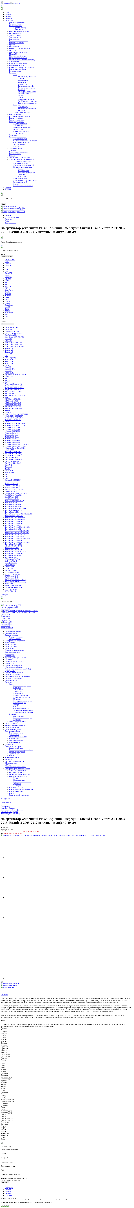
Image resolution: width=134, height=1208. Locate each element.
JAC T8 (7, 380)
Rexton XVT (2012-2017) (14, 489)
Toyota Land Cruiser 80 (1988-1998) (17, 538)
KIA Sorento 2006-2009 (13, 405)
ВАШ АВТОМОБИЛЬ (31, 831)
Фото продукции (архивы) (10, 814)
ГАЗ (6, 316)
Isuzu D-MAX (10, 376)
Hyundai (8, 279)
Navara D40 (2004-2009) (13, 454)
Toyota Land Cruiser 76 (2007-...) (16, 536)
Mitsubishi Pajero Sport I (13, 440)
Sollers (7, 303)
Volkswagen (9, 312)
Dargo (7, 365)
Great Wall (8, 273)
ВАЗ (6, 314)
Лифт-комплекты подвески (27, 103)
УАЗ (6, 318)
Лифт (15, 75)
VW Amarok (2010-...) (12, 559)
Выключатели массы (20, 163)
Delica (7, 422)
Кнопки (20, 169)
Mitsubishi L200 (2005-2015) (15, 425)
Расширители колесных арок (19, 116)
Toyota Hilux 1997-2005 (13, 506)
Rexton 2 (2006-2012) (12, 487)
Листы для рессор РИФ (21, 112)
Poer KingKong (10, 358)
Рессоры (21, 95)
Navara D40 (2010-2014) (13, 455)
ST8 (6, 476)
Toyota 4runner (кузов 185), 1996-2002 (18, 514)
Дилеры (8, 14)
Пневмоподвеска (15, 71)
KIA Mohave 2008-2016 (13, 399)
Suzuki (7, 307)
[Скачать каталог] (2, 597)
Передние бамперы (20, 28)
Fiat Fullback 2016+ (11, 335)
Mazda (7, 292)
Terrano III (8, 467)
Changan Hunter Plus (12, 331)
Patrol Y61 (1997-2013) (13, 463)
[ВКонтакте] (8, 1206)
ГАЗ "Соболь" (10, 565)
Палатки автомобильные (18, 63)
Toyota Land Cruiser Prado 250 (15, 553)
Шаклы (16, 146)
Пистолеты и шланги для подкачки (21, 67)
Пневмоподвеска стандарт (27, 109)
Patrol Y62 (8, 465)
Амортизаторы (23, 80)
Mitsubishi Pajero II (11, 435)
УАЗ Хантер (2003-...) (12, 589)
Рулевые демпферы (16, 118)
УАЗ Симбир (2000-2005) (14, 585)
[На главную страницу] (2, 2)
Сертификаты (6, 802)
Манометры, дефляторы (17, 56)
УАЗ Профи (9, 583)
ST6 (6, 474)
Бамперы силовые (15, 26)
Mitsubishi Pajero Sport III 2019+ (16, 446)
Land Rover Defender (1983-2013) (16, 414)
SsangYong (9, 305)
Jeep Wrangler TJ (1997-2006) (15, 395)
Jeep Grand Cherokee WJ (13, 384)
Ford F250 (8, 339)
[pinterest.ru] (11, 3)
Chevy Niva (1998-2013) (13, 333)
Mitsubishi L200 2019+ (13, 429)
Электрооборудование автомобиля (21, 159)
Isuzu (7, 280)
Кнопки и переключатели (22, 167)
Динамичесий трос (20, 139)
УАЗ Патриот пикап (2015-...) (15, 582)
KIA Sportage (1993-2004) (14, 408)
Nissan (7, 297)
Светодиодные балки (21, 131)
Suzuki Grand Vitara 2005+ (14, 495)
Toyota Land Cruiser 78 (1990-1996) (17, 533)
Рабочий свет (18, 129)
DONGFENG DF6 (11, 327)
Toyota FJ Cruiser (11, 502)
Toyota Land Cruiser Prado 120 (15, 521)
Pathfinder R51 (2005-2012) (14, 459)
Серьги (20, 97)
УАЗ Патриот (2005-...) (13, 574)
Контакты (8, 189)
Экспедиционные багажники (19, 157)
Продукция (9, 20)
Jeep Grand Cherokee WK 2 (14, 388)
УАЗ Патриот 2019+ (12, 578)
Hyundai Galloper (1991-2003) (15, 374)
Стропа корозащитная (21, 142)
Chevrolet (8, 265)
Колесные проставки (16, 43)
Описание (4, 995)
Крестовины (13, 44)
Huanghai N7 (9, 373)
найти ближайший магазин (13, 833)
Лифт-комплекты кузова (18, 52)
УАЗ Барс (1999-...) (11, 570)
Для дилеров (5, 806)
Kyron (7, 482)
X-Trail (7, 469)
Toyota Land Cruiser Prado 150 (15, 523)
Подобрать (4, 595)
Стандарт (16, 105)
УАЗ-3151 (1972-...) (11, 591)
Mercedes (8, 294)
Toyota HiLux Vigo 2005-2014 (15, 508)
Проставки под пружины (27, 77)
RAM (7, 299)
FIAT (7, 267)
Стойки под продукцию (9, 812)
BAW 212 (8, 329)
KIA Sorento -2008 (11, 401)
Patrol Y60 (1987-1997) (13, 461)
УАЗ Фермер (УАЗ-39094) (14, 587)
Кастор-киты (22, 84)
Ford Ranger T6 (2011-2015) (14, 346)
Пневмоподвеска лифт (26, 86)
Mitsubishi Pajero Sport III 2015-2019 (17, 444)
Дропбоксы (22, 82)
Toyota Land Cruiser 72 (13, 529)
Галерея (8, 16)
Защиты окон (14, 39)
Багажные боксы (15, 24)
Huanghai (8, 277)
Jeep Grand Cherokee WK (14, 386)
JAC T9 (7, 382)
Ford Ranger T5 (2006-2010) (14, 337)
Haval (7, 275)
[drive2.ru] (6, 1206)
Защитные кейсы (15, 37)
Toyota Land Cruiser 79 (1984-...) (16, 534)
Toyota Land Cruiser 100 (13, 540)
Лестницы (13, 50)
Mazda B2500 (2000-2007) (14, 416)
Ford (6, 269)
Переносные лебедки (16, 65)
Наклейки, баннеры (8, 808)
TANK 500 (9, 363)
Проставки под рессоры (26, 88)
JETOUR (8, 286)
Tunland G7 (9, 348)
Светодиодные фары (16, 122)
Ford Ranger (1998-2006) (13, 344)
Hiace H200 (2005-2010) (13, 546)
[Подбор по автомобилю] (2, 246)
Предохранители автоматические (25, 180)
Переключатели (23, 171)
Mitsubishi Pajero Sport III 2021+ (16, 448)
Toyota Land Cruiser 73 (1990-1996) (17, 531)
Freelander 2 (9, 412)
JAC (6, 282)
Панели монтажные (20, 178)
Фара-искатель (18, 133)
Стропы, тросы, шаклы (17, 137)
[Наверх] (2, 1206)
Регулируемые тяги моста (27, 92)
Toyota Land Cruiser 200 (13, 544)
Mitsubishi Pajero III (12, 437)
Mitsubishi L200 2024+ (13, 431)
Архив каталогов (7, 628)
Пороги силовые (15, 114)
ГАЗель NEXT (10, 566)
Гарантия (8, 18)
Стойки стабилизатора (26, 99)
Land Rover (9, 290)
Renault (7, 301)
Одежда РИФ (14, 61)
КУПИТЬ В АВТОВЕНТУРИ (11, 831)
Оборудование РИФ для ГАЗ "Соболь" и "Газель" (18, 613)
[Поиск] (2, 193)
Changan (8, 264)
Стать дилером (6, 1141)
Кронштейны (14, 46)
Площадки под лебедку (17, 69)
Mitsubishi (8, 296)
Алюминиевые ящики (17, 22)
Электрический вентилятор (23, 186)
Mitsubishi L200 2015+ (13, 427)
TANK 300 (9, 359)
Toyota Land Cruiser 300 (13, 550)
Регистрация (7, 9)
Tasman (7, 410)
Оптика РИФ (5, 618)
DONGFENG (10, 260)
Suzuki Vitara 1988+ (12, 499)
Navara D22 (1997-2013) (13, 452)
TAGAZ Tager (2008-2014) (14, 501)
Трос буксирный (19, 144)
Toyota (7, 311)
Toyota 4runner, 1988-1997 (14, 516)
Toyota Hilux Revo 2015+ (14, 510)
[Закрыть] (2, 195)
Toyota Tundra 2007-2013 (13, 555)
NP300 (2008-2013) (11, 457)
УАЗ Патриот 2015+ (12, 576)
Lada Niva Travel (11, 561)
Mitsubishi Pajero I (11, 433)
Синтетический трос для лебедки (25, 141)
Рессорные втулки (24, 93)
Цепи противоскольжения (18, 152)
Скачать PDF (5, 609)
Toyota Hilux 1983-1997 (13, 504)
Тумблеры (21, 174)
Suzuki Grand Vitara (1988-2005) (16, 493)
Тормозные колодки (16, 148)
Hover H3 (8, 354)
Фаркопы (12, 150)
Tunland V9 (9, 352)
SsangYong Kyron (11, 491)
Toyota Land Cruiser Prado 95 (15, 519)
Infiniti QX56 (9, 450)
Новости (8, 188)
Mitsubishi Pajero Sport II (13, 442)
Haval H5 (8, 367)
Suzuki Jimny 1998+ (12, 497)
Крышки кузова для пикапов (19, 48)
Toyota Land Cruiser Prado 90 (15, 518)
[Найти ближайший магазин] (2, 237)
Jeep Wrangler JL (11, 393)
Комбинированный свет (22, 127)
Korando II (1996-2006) (13, 480)
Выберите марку (7, 256)
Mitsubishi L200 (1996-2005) (15, 423)
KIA (6, 288)
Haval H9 (8, 371)
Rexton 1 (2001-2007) (12, 486)
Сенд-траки (13, 135)
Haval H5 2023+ (10, 369)
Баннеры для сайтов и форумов (12, 810)
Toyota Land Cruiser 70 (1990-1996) (17, 527)
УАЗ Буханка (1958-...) (13, 572)
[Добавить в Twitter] (2, 982)
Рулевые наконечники (17, 120)
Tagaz (7, 309)
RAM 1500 (9, 470)
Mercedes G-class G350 (13, 420)
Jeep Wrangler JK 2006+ (13, 391)
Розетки (16, 184)
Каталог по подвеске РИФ (10, 607)
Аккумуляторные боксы (22, 161)
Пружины (21, 90)
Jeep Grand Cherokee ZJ (13, 390)
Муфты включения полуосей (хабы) (22, 60)
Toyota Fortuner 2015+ (12, 512)
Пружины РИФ (6, 624)
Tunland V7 (9, 350)
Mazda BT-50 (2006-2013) (14, 418)
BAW (7, 262)
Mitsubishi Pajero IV (12, 438)
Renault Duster (10, 472)
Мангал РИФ (14, 54)
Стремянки (22, 78)
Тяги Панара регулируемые (27, 101)
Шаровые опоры (15, 154)
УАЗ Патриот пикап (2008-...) (15, 580)
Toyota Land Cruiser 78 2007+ (15, 551)
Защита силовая (15, 35)
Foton (7, 271)
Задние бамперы (19, 29)
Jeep (6, 284)
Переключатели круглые (26, 173)
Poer (6, 356)
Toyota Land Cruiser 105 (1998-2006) (17, 542)
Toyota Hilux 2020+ (12, 548)
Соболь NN (9, 568)
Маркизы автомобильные (18, 58)
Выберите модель (7, 324)
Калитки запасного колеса (18, 41)
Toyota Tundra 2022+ (12, 557)
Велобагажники (15, 33)
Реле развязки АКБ (20, 182)
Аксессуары (22, 176)
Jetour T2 (8, 397)
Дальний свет (18, 125)
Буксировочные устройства (19, 31)
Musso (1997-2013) (11, 484)
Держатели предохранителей (23, 165)
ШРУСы (12, 156)
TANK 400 (9, 361)
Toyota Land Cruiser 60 (13, 525)
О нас (7, 12)
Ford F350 (8, 341)
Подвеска (12, 73)
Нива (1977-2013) (11, 563)
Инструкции (5, 798)
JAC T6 (7, 378)
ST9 (6, 478)
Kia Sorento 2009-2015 (13, 406)
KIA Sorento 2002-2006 (13, 403)
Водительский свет (20, 124)
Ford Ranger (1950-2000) (13, 342)
